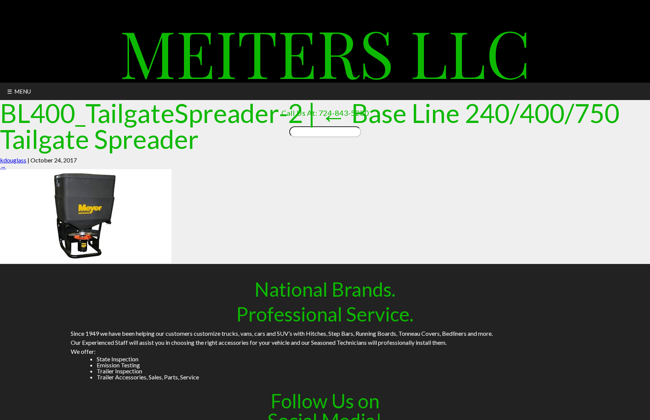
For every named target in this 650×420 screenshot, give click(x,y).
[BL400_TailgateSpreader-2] (86, 260)
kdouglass (13, 160)
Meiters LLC (325, 52)
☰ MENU (19, 91)
